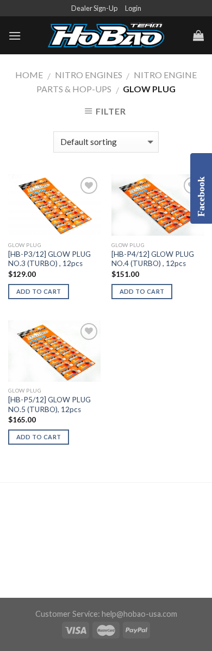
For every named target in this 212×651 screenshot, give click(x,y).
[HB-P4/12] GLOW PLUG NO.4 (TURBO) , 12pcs (152, 259)
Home (29, 74)
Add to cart (38, 291)
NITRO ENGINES (88, 74)
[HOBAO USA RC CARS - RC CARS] (106, 36)
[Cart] (198, 35)
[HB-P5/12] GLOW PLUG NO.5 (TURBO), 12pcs (49, 404)
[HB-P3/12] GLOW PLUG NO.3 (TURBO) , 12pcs (49, 259)
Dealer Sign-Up (94, 8)
